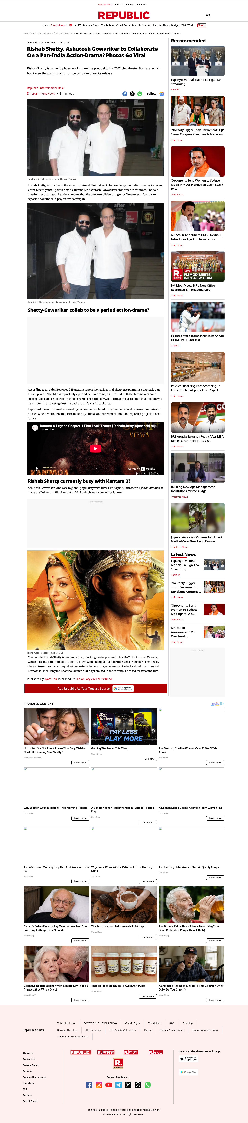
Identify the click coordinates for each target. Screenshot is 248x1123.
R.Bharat (119, 4)
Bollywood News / (65, 33)
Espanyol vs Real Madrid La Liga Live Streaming (196, 82)
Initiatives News (179, 497)
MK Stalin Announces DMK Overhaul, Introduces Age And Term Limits (196, 237)
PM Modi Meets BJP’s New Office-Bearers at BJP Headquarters (193, 287)
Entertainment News (41, 93)
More (201, 25)
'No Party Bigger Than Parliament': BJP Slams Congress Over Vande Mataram (197, 132)
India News (177, 140)
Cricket (174, 346)
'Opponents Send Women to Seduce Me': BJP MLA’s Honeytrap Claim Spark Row (197, 184)
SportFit (175, 90)
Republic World (105, 4)
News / (26, 33)
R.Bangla (130, 4)
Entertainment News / (43, 33)
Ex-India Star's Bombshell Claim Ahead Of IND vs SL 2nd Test (197, 338)
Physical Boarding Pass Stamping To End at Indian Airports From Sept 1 (195, 388)
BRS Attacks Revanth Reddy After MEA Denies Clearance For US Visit (197, 438)
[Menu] (206, 15)
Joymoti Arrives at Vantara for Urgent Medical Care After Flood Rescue (196, 539)
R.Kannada (142, 4)
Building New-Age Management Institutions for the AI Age (193, 489)
